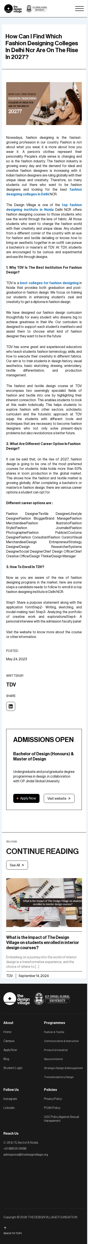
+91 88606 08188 (14, 1148)
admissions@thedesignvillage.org (25, 1154)
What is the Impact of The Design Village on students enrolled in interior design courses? (42, 942)
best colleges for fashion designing (49, 283)
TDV (9, 976)
